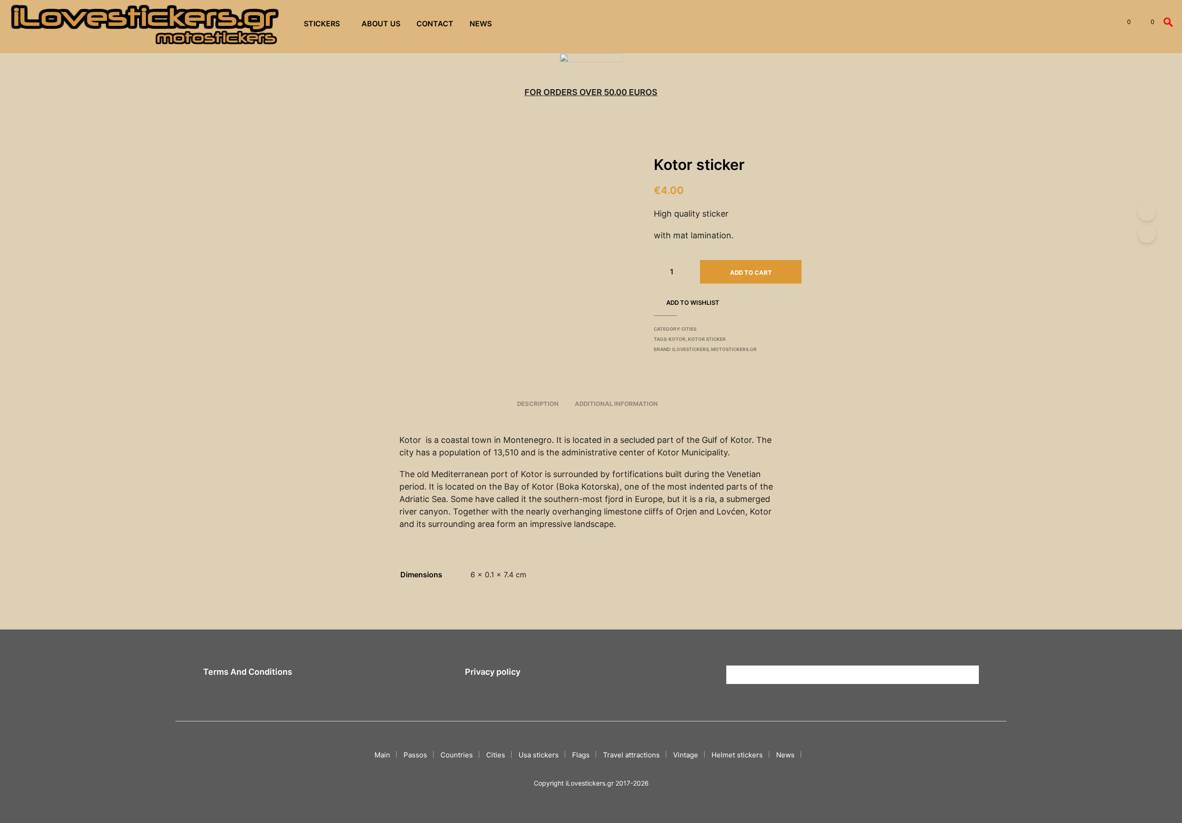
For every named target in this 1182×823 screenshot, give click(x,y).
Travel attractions (631, 754)
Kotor (677, 339)
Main (382, 754)
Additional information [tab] (616, 403)
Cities (688, 329)
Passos (415, 754)
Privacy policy (492, 672)
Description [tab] (538, 403)
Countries (456, 754)
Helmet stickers (737, 754)
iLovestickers (690, 349)
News (481, 23)
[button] (1123, 22)
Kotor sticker (707, 339)
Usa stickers (539, 754)
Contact (434, 23)
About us (381, 23)
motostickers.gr (734, 349)
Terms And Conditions (247, 672)
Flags (581, 754)
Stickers (322, 23)
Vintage (685, 754)
